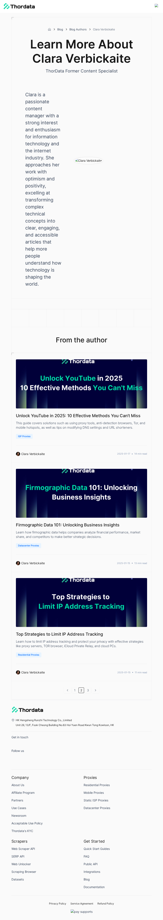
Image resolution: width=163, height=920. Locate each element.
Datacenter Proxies (28, 545)
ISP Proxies (24, 436)
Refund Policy (105, 903)
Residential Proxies (28, 654)
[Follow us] (15, 758)
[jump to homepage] (19, 6)
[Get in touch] (15, 745)
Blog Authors (78, 29)
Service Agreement (81, 903)
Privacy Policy (57, 903)
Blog (60, 29)
